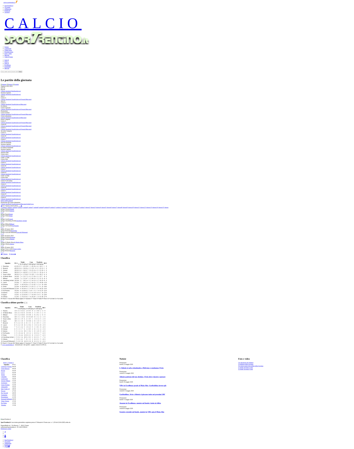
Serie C (6, 62)
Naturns (12, 239)
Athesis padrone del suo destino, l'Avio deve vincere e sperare (142, 377)
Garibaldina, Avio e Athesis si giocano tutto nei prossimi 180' (142, 394)
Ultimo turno (8, 50)
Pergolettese (4, 397)
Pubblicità (7, 10)
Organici (23, 99)
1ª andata (3, 207)
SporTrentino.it (8, 5)
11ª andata (57, 207)
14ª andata (75, 207)
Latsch (11, 219)
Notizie (6, 47)
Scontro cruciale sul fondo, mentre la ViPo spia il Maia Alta (141, 412)
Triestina (3, 405)
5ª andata (24, 207)
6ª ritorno (113, 207)
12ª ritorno (147, 207)
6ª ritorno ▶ (12, 254)
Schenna (12, 237)
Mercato (6, 55)
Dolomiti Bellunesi (6, 399)
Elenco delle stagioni (7, 200)
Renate (3, 370)
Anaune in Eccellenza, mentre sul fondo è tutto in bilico (140, 403)
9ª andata (45, 207)
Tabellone (14, 91)
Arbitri (28, 204)
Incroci (19, 91)
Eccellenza (7, 65)
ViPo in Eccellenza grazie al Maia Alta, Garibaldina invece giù (142, 385)
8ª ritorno (124, 207)
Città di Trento (8, 57)
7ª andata (35, 207)
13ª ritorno (153, 207)
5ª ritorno (108, 207)
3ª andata (14, 207)
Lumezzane (4, 379)
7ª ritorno (118, 207)
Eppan (11, 214)
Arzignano (4, 383)
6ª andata (29, 207)
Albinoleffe (4, 387)
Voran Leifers (17, 249)
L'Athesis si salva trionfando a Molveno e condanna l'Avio (141, 368)
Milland (12, 224)
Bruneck (12, 250)
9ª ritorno (129, 207)
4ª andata (19, 207)
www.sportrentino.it (8, 345)
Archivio (7, 12)
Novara (3, 391)
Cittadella (4, 377)
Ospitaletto (4, 395)
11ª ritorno (141, 207)
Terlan (11, 216)
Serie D (6, 63)
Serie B (6, 60)
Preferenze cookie (6, 429)
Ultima (3, 91)
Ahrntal (11, 209)
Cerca (32, 204)
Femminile (7, 66)
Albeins (12, 244)
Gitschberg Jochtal (21, 221)
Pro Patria (4, 403)
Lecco (3, 372)
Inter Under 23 (5, 389)
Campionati (7, 48)
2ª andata (8, 207)
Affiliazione (7, 9)
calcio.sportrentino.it (9, 2)
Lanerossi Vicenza (6, 366)
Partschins (14, 231)
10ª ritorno (135, 207)
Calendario (8, 91)
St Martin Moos (18, 242)
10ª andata (51, 207)
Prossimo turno (8, 52)
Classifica (14, 94)
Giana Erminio (5, 385)
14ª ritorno (159, 207)
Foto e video (8, 53)
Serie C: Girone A (8, 362)
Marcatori (28, 99)
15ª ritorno (165, 207)
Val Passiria (15, 226)
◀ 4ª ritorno (4, 254)
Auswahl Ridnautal (22, 232)
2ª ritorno (92, 207)
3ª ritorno (97, 207)
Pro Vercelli (4, 393)
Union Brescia (5, 368)
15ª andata (81, 207)
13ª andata (69, 207)
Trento (3, 375)
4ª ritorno (102, 207)
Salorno (12, 211)
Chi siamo (7, 7)
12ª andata (63, 207)
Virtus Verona (5, 401)
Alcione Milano (5, 381)
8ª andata (40, 207)
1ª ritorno (86, 207)
